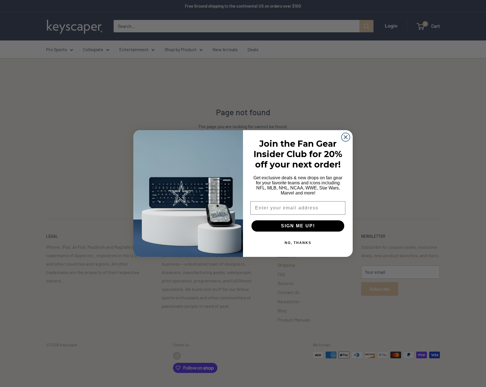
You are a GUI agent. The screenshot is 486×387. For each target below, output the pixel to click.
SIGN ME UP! (298, 225)
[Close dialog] (345, 137)
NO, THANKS (298, 243)
